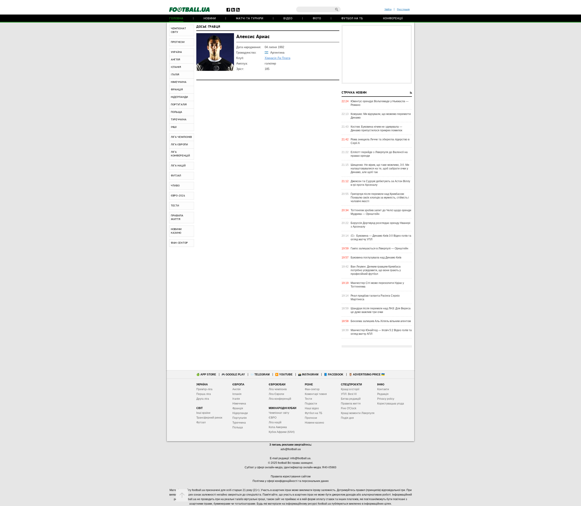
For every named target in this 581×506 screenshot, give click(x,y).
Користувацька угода (390, 403)
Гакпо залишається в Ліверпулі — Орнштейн (379, 248)
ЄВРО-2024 (178, 195)
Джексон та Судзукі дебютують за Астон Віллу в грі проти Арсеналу (380, 183)
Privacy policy (385, 398)
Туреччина (239, 422)
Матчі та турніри (249, 18)
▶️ (284, 374)
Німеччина (239, 403)
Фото (317, 18)
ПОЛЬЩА (176, 112)
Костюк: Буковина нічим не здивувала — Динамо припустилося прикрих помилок (376, 128)
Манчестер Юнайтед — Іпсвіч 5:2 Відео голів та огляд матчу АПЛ (381, 332)
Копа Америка (278, 427)
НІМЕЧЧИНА (178, 82)
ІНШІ (174, 127)
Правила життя (351, 403)
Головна (176, 18)
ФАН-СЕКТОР (179, 243)
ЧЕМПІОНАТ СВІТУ (178, 30)
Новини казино (314, 422)
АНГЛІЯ (175, 59)
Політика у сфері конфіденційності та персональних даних (291, 481)
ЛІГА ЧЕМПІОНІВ (181, 137)
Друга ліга (202, 398)
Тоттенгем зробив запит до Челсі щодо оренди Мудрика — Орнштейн (381, 212)
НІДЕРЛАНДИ (179, 97)
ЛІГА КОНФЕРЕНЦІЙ (180, 154)
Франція (237, 408)
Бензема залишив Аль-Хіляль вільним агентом (381, 321)
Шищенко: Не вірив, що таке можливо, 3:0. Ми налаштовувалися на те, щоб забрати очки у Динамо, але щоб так (380, 168)
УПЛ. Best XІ (349, 394)
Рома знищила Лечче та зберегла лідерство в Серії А (380, 141)
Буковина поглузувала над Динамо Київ (376, 257)
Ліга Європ (276, 394)
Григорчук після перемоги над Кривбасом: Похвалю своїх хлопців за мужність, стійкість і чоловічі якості (380, 197)
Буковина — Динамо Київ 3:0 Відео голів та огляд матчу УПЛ (381, 237)
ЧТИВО (175, 185)
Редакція (383, 394)
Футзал (201, 422)
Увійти (387, 9)
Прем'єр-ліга (204, 389)
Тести (308, 398)
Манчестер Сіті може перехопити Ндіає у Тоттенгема (377, 284)
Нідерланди (240, 413)
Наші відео (312, 408)
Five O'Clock (348, 408)
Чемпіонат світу (279, 412)
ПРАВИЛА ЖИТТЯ (177, 217)
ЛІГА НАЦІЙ (178, 165)
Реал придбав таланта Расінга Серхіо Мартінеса (375, 297)
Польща (237, 427)
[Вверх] (182, 495)
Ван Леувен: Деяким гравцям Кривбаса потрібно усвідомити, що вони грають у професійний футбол (376, 270)
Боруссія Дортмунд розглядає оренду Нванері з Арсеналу (380, 224)
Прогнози (311, 417)
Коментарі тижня (316, 394)
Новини (210, 18)
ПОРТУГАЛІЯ (179, 104)
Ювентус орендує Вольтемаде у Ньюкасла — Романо (380, 103)
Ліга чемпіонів (278, 389)
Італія (236, 398)
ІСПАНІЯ (176, 67)
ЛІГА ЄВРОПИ (179, 144)
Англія (236, 389)
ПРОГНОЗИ (178, 42)
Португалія (239, 417)
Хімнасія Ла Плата (277, 58)
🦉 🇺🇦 (367, 374)
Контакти (383, 389)
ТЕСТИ (175, 205)
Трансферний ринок (209, 417)
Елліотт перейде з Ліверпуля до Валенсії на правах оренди (379, 154)
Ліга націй (275, 422)
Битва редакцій (351, 398)
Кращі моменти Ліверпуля (357, 413)
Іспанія (236, 394)
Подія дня (347, 417)
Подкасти (311, 403)
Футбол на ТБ (352, 18)
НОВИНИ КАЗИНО (176, 231)
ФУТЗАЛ (176, 175)
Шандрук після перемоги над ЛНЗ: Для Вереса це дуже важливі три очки (381, 310)
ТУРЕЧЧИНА (178, 119)
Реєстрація (403, 9)
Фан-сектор (312, 389)
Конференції (393, 18)
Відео (288, 18)
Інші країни (203, 412)
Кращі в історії (350, 389)
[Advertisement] (377, 54)
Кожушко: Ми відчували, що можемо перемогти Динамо (381, 115)
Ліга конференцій (280, 398)
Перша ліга (203, 394)
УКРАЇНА (176, 52)
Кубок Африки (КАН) (282, 432)
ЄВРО (272, 417)
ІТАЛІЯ (175, 74)
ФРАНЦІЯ (177, 89)
